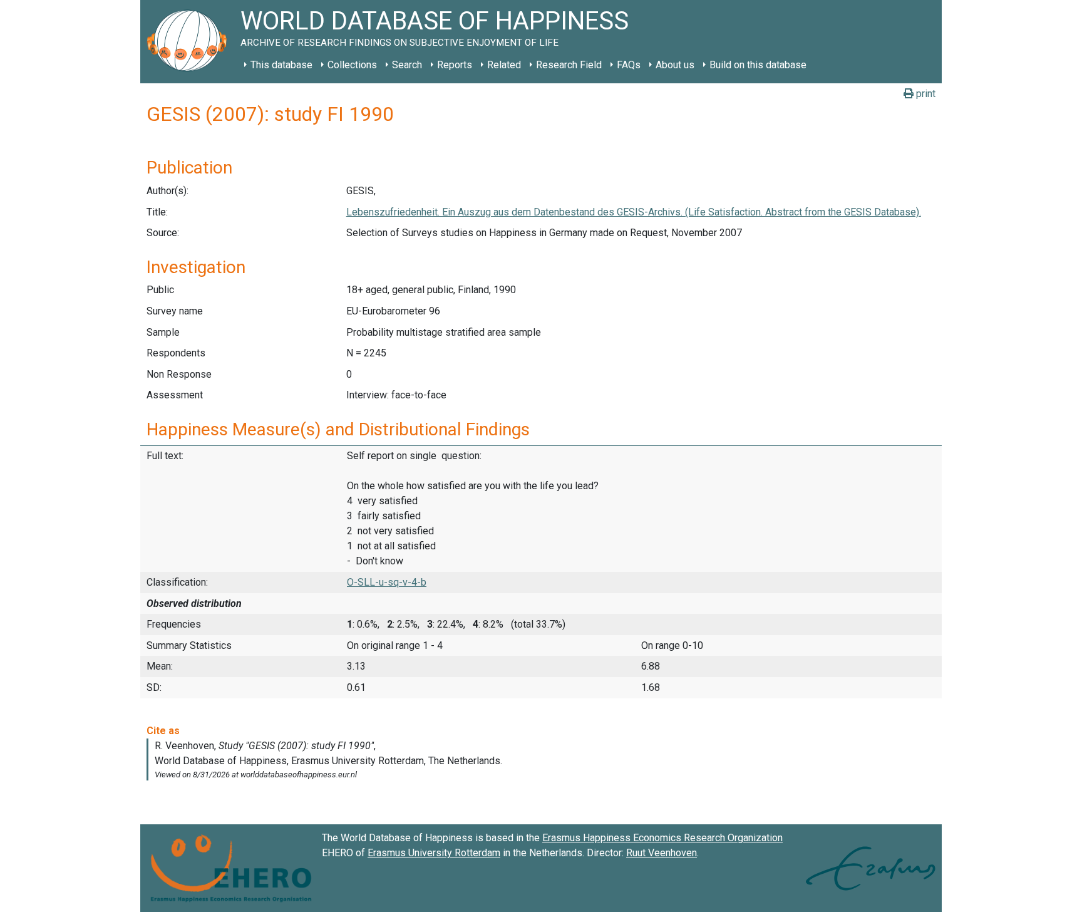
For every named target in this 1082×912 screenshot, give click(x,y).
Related (504, 65)
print (924, 94)
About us (675, 65)
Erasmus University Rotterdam (434, 853)
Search (407, 65)
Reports (454, 65)
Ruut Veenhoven (661, 853)
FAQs (629, 65)
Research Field (569, 65)
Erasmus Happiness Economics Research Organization (662, 838)
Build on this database (757, 65)
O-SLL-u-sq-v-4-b (386, 582)
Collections (352, 65)
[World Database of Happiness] (190, 41)
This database (281, 65)
